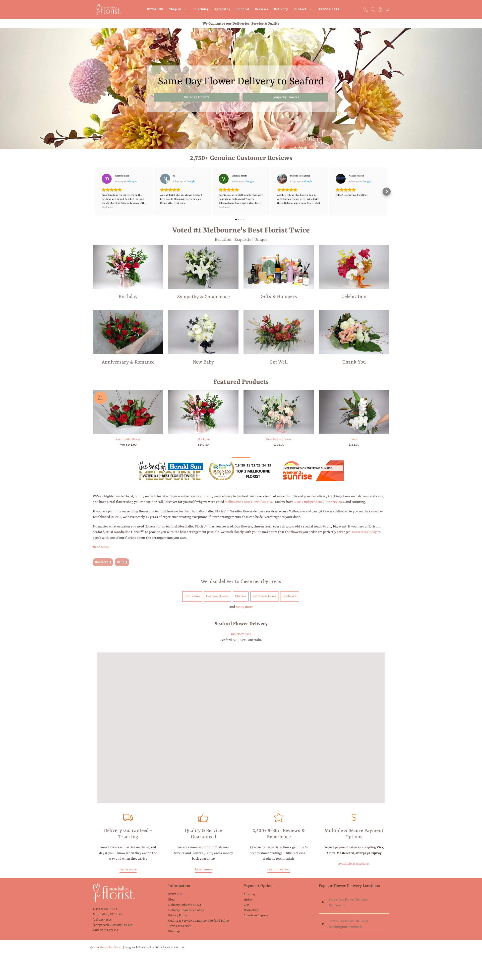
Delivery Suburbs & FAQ (184, 905)
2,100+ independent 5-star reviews (319, 502)
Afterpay (249, 894)
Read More (101, 547)
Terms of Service (179, 926)
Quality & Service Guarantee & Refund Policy (198, 921)
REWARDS (155, 9)
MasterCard (251, 910)
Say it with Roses (128, 439)
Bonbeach (289, 596)
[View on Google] (107, 179)
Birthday (201, 9)
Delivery (281, 9)
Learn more (128, 869)
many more (244, 607)
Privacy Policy (178, 915)
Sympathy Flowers (285, 97)
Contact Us (103, 562)
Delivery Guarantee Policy (186, 910)
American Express (256, 915)
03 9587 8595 (328, 9)
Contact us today (364, 532)
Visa (246, 905)
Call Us (122, 562)
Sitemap (174, 931)
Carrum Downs (217, 596)
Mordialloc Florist (111, 947)
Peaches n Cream (278, 439)
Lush (354, 439)
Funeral (242, 9)
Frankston (192, 596)
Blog (171, 900)
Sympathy (222, 9)
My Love (203, 439)
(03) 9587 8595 (241, 634)
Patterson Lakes (264, 596)
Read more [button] (107, 207)
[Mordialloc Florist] (108, 9)
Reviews (261, 9)
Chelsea (240, 596)
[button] (95, 192)
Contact (300, 9)
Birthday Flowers (196, 97)
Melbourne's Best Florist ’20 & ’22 (249, 502)
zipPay (248, 900)
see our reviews (278, 869)
